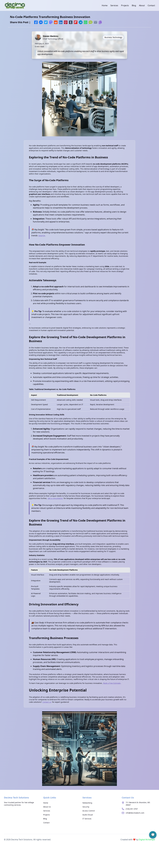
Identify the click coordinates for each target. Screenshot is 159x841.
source (41, 235)
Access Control (88, 811)
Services (114, 5)
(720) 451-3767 (132, 809)
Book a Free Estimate (111, 683)
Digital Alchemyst (147, 839)
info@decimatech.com (135, 813)
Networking (87, 803)
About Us (47, 807)
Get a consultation (55, 498)
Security (85, 807)
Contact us (46, 702)
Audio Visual (87, 815)
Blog (134, 5)
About (142, 5)
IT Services (86, 818)
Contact (151, 5)
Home (104, 5)
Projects (125, 5)
